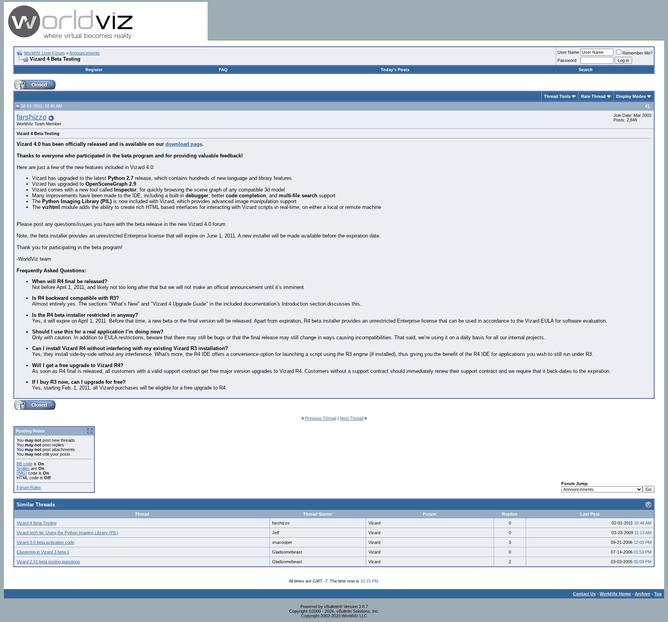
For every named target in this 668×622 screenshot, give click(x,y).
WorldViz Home (615, 593)
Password (566, 60)
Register (93, 69)
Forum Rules (29, 487)
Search (586, 69)
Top (658, 593)
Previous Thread (320, 418)
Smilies (23, 468)
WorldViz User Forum (44, 53)
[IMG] (22, 473)
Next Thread (351, 418)
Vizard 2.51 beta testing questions (48, 561)
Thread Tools (557, 96)
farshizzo (32, 117)
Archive (642, 593)
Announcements (84, 53)
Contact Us (584, 593)
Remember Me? (637, 53)
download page (183, 144)
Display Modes (631, 96)
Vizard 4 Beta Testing (36, 523)
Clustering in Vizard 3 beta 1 (43, 552)
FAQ (223, 69)
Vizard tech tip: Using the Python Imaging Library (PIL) (67, 532)
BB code (24, 463)
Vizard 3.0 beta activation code (45, 542)
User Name (568, 52)
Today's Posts (395, 69)
